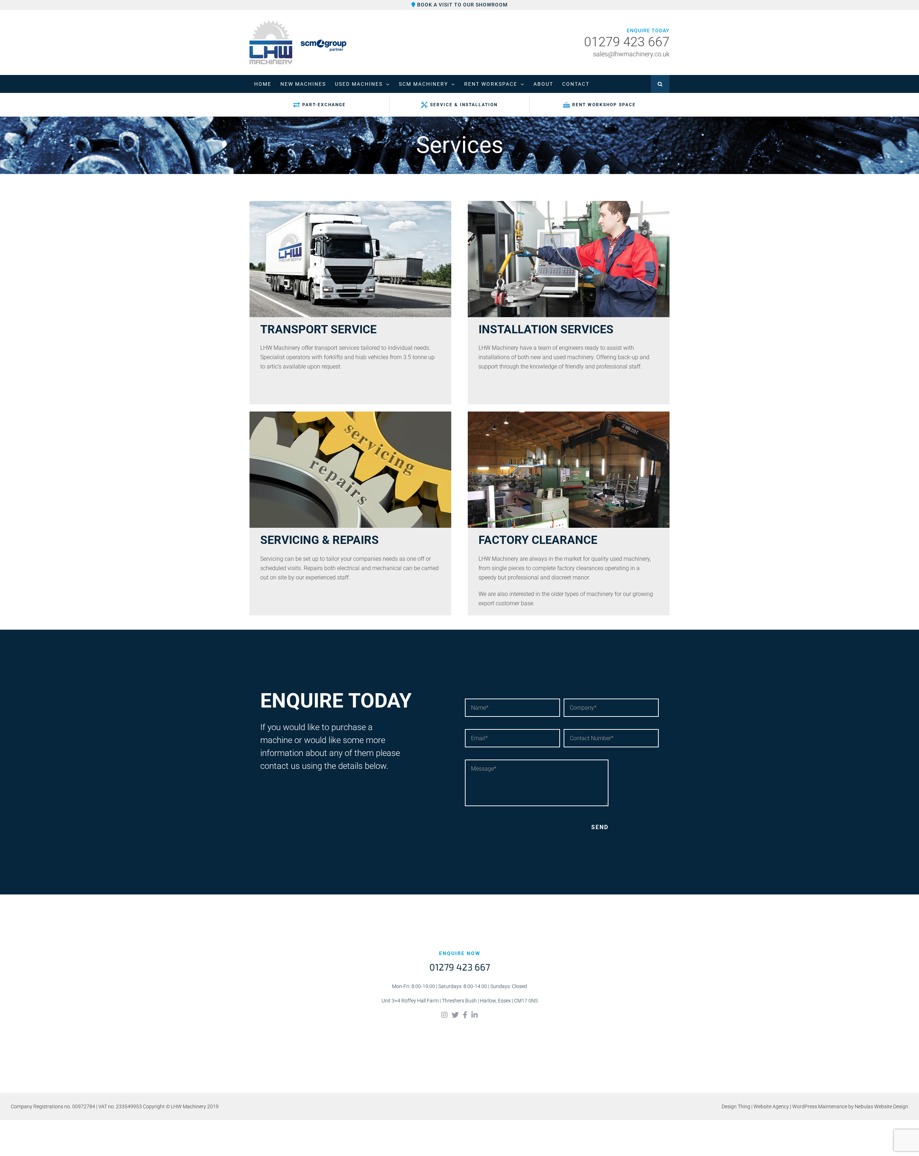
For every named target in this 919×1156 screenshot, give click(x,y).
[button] (660, 84)
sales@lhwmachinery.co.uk (631, 54)
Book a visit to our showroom (462, 5)
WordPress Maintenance (819, 1106)
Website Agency (771, 1106)
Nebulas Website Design (881, 1106)
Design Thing (736, 1106)
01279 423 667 (627, 42)
